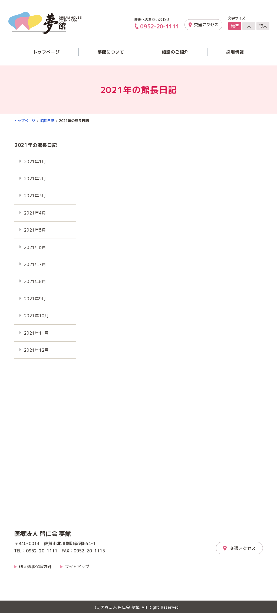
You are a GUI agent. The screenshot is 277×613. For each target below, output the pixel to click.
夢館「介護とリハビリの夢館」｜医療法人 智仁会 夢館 (45, 23)
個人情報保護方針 (35, 566)
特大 (263, 26)
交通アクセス (206, 25)
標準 (235, 26)
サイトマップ (77, 566)
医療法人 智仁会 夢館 (42, 534)
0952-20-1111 (159, 26)
